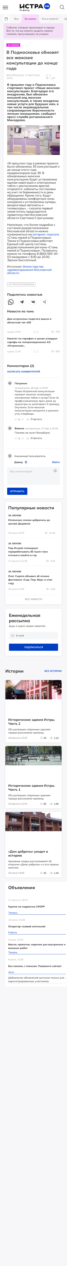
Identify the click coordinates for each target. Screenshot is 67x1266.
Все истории (53, 671)
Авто (11, 972)
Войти (56, 462)
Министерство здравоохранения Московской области (29, 270)
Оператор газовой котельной (26, 926)
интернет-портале (46, 234)
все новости (33, 599)
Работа (12, 932)
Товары (12, 912)
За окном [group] (30, 18)
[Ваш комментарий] (33, 476)
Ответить (36, 419)
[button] (7, 7)
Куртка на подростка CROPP (26, 906)
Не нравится (22, 419)
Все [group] (16, 18)
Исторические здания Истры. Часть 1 (31, 788)
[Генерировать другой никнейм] (26, 462)
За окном (13, 45)
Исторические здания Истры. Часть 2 (31, 722)
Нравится (16, 419)
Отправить (17, 491)
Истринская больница (21, 284)
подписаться (33, 647)
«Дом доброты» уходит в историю (28, 853)
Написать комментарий (23, 371)
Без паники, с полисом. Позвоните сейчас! (34, 966)
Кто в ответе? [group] (50, 18)
